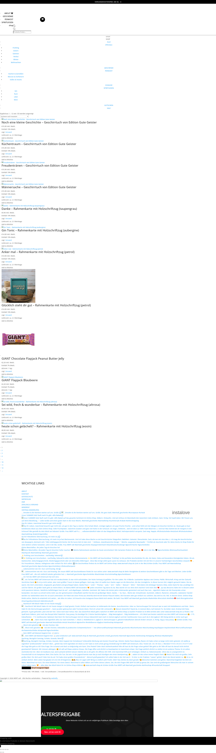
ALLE (109, 42)
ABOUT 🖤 (8, 13)
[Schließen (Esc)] (8, 749)
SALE (109, 108)
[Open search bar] (14, 26)
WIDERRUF (25, 507)
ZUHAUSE (108, 85)
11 (2, 465)
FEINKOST (9, 19)
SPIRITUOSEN (7, 22)
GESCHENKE (8, 16)
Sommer (16, 54)
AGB (23, 502)
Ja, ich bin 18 (51, 729)
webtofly (54, 678)
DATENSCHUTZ (27, 497)
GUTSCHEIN (108, 105)
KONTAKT (25, 494)
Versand (8, 132)
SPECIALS (108, 45)
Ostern (15, 51)
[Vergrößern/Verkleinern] (1, 749)
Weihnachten (16, 62)
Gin (16, 91)
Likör (16, 97)
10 (2, 462)
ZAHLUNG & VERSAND (30, 504)
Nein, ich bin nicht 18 (52, 732)
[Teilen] (5, 749)
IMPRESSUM (26, 499)
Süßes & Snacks (16, 80)
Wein (16, 100)
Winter (15, 59)
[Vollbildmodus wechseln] (3, 749)
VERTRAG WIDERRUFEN (30, 510)
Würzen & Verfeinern (16, 77)
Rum (16, 94)
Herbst (15, 56)
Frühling (16, 48)
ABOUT (24, 491)
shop (11, 25)
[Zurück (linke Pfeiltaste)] (1, 752)
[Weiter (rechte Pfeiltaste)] (3, 752)
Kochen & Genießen (15, 74)
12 (2, 468)
